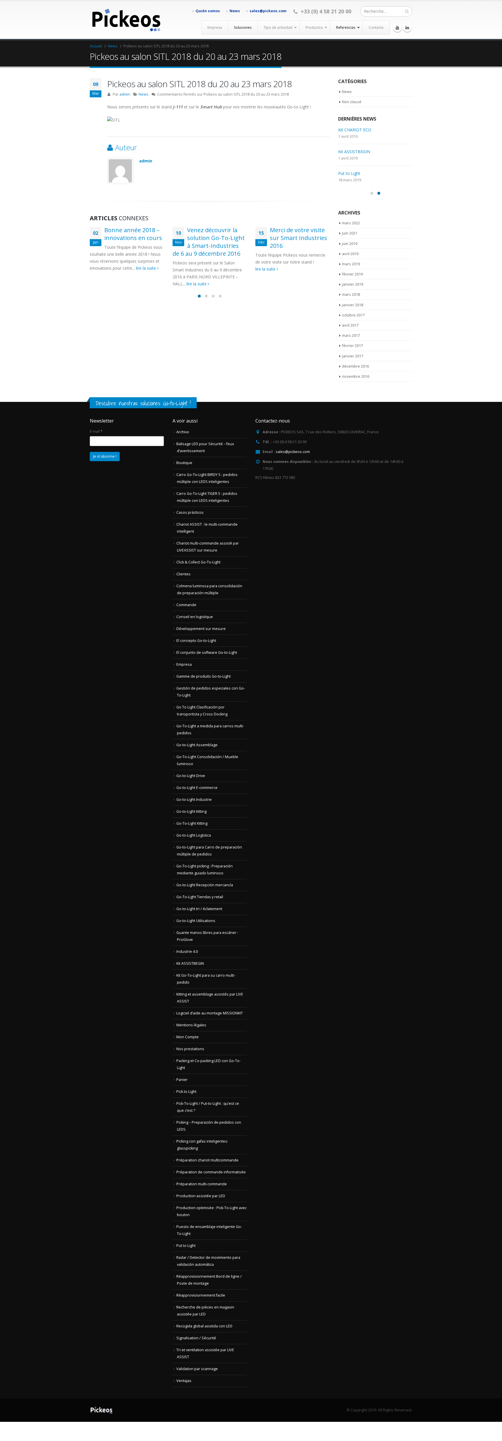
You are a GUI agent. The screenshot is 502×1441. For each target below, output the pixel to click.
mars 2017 (351, 335)
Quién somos (208, 10)
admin (124, 94)
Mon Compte (187, 1036)
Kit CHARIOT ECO (354, 130)
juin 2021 (349, 233)
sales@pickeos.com (268, 10)
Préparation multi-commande (201, 1184)
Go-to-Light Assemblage (197, 744)
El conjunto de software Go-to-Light (206, 652)
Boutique (184, 462)
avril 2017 (350, 325)
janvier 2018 (352, 304)
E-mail (96, 431)
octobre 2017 (353, 315)
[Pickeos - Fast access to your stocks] (126, 20)
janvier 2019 (352, 284)
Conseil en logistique (194, 616)
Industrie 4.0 (187, 951)
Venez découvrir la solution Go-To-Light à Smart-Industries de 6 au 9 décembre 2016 (209, 241)
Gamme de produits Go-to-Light (203, 676)
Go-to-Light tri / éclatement (199, 908)
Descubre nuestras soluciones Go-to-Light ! (143, 403)
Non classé (351, 101)
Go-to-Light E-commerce (197, 787)
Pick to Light (186, 1091)
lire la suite (146, 268)
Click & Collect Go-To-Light (198, 562)
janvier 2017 (352, 356)
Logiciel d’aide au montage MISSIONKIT (209, 1013)
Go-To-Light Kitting (191, 823)
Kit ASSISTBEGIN (354, 151)
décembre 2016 (355, 366)
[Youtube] (397, 27)
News (235, 10)
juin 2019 (349, 243)
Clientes (183, 574)
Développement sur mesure (201, 628)
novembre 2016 (355, 376)
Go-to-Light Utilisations (195, 920)
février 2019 (352, 274)
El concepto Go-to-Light (196, 640)
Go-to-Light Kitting (191, 811)
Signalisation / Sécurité (196, 1338)
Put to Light (349, 173)
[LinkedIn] (407, 27)
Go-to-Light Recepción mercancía (204, 884)
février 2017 (352, 345)
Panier (182, 1079)
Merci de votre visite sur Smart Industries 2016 (298, 238)
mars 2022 (351, 222)
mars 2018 (351, 294)
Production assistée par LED (200, 1195)
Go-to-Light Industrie (194, 799)
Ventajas (183, 1380)
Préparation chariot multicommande (207, 1160)
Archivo (182, 431)
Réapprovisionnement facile (200, 1295)
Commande (186, 604)
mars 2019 (351, 263)
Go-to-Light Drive (190, 775)
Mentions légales (191, 1025)
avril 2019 (350, 253)
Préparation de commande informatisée (211, 1172)
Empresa (184, 664)
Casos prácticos (190, 512)
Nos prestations (190, 1048)
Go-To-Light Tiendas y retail (199, 896)
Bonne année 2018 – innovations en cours (133, 234)
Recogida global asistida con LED (204, 1326)
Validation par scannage (197, 1368)
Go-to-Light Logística (193, 835)
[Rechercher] (407, 11)
